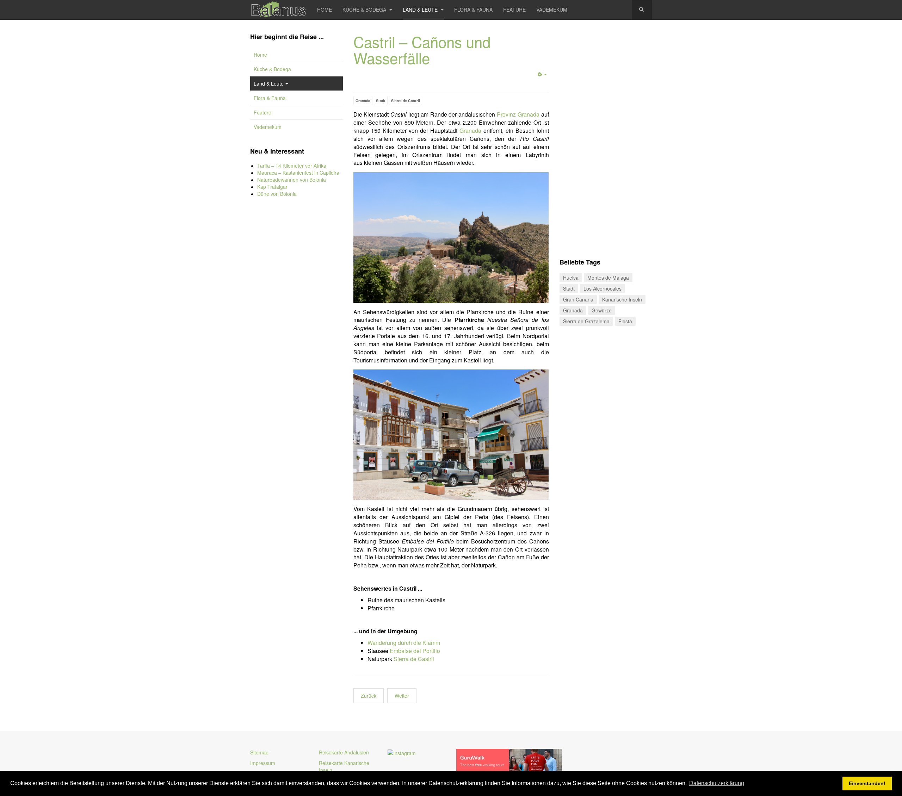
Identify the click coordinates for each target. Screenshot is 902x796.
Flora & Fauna (473, 9)
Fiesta (625, 321)
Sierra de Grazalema (586, 321)
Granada (363, 100)
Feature (514, 9)
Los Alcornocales (602, 288)
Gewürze (602, 310)
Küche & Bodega (365, 9)
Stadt (380, 100)
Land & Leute (421, 9)
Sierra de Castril (405, 100)
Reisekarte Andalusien (344, 752)
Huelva (571, 277)
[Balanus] (278, 9)
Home (324, 9)
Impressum (262, 762)
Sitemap (259, 752)
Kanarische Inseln (622, 299)
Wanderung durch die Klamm (403, 643)
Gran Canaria (578, 299)
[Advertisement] (296, 320)
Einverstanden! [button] (867, 783)
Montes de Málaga (608, 277)
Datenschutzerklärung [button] (716, 783)
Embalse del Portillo (415, 651)
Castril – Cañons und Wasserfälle (421, 49)
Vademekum (551, 9)
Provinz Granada (518, 114)
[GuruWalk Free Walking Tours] (509, 760)
